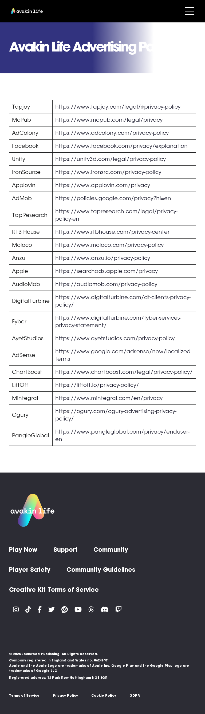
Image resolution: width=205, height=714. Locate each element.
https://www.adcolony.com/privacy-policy (112, 133)
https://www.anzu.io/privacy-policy (102, 258)
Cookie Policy (103, 695)
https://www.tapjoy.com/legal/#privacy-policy (117, 107)
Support (65, 549)
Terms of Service (24, 695)
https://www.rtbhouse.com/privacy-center (112, 232)
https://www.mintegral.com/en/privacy (109, 398)
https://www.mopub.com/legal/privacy (109, 120)
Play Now (23, 549)
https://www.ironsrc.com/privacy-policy (108, 172)
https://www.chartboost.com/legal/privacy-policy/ (124, 372)
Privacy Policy (65, 695)
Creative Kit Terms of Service (54, 589)
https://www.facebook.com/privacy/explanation (121, 146)
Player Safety (29, 569)
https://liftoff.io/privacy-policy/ (97, 385)
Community (110, 549)
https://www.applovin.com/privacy (102, 185)
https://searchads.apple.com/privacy (106, 271)
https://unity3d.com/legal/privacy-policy (110, 159)
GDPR (134, 695)
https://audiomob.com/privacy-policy (106, 284)
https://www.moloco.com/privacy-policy (109, 245)
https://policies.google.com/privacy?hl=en (113, 198)
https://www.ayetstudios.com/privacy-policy (115, 338)
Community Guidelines (100, 569)
